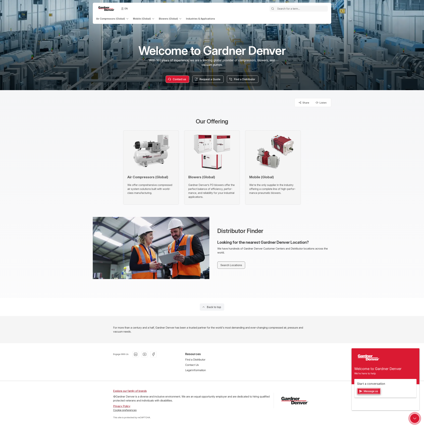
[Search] (273, 9)
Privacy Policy (121, 406)
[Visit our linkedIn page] (135, 354)
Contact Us (192, 365)
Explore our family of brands (130, 391)
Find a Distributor (195, 359)
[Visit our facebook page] (153, 354)
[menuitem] (112, 18)
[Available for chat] (414, 418)
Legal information (195, 370)
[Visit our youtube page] (144, 354)
